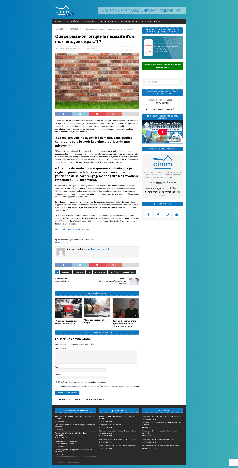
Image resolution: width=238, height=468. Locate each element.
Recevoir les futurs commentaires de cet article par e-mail (81, 399)
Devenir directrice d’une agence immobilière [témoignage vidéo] (124, 323)
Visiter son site (61, 243)
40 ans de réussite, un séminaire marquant (66, 322)
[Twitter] (158, 214)
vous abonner (120, 386)
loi (89, 272)
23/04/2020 (62, 48)
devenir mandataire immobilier (160, 191)
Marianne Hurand (76, 48)
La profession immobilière (75, 410)
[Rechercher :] (162, 82)
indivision (79, 272)
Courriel (58, 374)
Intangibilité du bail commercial (110, 425)
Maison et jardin (129, 21)
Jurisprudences (108, 21)
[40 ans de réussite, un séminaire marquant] (68, 308)
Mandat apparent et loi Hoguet (95, 321)
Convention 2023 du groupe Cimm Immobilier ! (158, 439)
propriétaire (128, 272)
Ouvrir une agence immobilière (161, 188)
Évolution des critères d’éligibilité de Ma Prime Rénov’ (118, 446)
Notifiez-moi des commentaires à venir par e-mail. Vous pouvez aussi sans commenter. (99, 386)
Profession (89, 21)
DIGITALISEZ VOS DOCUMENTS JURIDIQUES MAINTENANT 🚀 (162, 66)
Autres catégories (151, 21)
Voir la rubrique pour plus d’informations (72, 229)
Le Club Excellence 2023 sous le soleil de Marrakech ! (161, 446)
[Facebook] (148, 214)
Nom (57, 367)
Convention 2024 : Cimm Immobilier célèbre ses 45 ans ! (162, 416)
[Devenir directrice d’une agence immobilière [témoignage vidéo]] (126, 308)
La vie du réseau (162, 410)
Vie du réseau (73, 21)
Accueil (58, 21)
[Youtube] (177, 214)
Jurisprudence (119, 410)
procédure (114, 272)
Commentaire (60, 348)
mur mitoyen (100, 272)
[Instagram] (167, 214)
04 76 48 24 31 (162, 103)
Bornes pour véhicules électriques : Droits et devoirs (117, 439)
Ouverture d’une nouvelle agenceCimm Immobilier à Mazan (66, 442)
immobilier (66, 272)
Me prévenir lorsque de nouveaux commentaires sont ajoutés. (82, 382)
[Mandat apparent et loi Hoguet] (97, 307)
